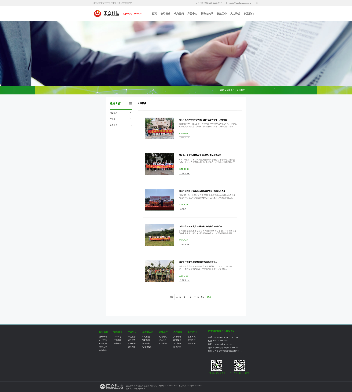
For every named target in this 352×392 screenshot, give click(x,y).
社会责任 (103, 343)
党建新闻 (241, 90)
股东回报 (146, 343)
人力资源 (235, 13)
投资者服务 (147, 347)
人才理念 (177, 336)
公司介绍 (103, 336)
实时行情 (146, 340)
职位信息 (177, 347)
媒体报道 (117, 343)
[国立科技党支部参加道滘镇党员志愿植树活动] (159, 281)
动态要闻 (179, 13)
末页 (202, 297)
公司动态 (117, 336)
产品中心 (192, 13)
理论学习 (113, 119)
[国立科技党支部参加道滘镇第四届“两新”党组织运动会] (159, 210)
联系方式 (192, 336)
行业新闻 (117, 340)
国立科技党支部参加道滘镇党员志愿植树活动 (198, 262)
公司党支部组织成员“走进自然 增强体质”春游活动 (200, 226)
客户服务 (132, 343)
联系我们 (249, 13)
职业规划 (177, 340)
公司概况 (165, 13)
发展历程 (103, 347)
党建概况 (113, 113)
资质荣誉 (103, 350)
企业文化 (103, 340)
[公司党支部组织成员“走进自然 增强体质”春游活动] (159, 245)
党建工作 (222, 13)
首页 (154, 13)
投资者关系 (207, 13)
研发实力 (132, 340)
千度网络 (139, 388)
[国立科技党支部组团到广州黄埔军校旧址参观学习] (159, 174)
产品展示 (132, 336)
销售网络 (132, 347)
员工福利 (177, 343)
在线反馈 (192, 343)
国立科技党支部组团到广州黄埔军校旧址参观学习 (200, 155)
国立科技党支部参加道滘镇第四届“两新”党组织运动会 (202, 191)
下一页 (196, 297)
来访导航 (192, 340)
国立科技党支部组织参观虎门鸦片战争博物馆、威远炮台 (203, 120)
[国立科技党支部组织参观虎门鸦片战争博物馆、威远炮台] (159, 138)
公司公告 (146, 336)
